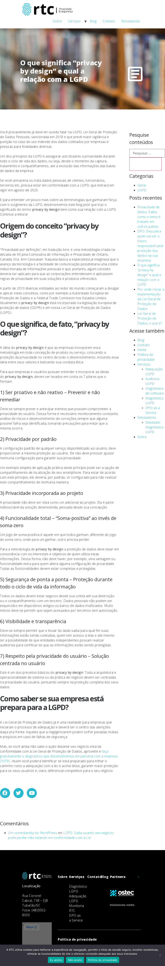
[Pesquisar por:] (147, 153)
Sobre (57, 21)
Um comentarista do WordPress (32, 833)
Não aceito (75, 960)
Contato (109, 21)
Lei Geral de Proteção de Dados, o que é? (149, 318)
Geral (141, 185)
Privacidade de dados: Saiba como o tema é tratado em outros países (149, 217)
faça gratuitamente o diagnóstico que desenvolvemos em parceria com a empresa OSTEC (59, 756)
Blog (93, 21)
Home (142, 350)
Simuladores (130, 21)
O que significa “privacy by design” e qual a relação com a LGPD (149, 275)
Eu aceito (56, 960)
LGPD (141, 190)
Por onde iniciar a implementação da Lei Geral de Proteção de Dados (150, 299)
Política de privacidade (102, 960)
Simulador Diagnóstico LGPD (154, 427)
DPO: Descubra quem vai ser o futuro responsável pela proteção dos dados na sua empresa (150, 245)
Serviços (74, 21)
